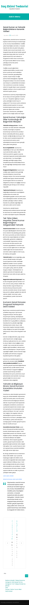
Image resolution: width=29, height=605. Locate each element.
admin (7, 35)
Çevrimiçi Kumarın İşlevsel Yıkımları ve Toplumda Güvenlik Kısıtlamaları (17, 536)
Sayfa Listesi (8, 591)
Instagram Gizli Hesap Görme (14, 582)
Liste (6, 587)
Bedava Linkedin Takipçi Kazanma (15, 580)
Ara (5, 573)
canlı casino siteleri (8, 476)
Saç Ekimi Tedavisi (14, 6)
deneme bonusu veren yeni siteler (12, 479)
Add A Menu (14, 16)
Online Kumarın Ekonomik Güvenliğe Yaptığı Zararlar (12, 543)
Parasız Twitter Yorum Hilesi (13, 589)
